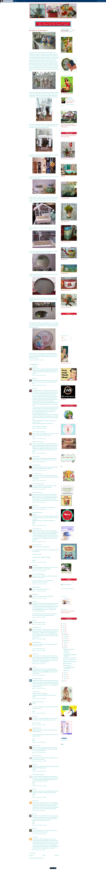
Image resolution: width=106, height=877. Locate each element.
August (65, 642)
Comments (65, 340)
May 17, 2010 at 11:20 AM (39, 584)
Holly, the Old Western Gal (37, 574)
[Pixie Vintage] (69, 481)
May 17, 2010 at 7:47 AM (38, 428)
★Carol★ (69, 97)
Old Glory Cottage (53, 6)
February (65, 676)
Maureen (34, 594)
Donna (33, 828)
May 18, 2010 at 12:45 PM (39, 797)
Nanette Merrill (35, 587)
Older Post (57, 855)
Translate (70, 31)
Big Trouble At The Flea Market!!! (70, 657)
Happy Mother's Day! (67, 665)
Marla (33, 378)
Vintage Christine (35, 528)
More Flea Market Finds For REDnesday (68, 650)
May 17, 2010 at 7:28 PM (38, 752)
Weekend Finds (66, 670)
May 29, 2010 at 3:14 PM (38, 849)
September (66, 640)
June (65, 646)
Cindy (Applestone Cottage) (37, 431)
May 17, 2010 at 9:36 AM (38, 525)
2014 (63, 625)
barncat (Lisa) (35, 745)
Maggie (33, 764)
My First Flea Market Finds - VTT (69, 659)
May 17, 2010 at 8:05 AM (38, 461)
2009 (63, 680)
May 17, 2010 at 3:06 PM (38, 675)
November (66, 636)
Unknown (34, 653)
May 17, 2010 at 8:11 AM (38, 470)
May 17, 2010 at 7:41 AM (38, 385)
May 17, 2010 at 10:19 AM (39, 562)
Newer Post (31, 855)
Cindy (33, 388)
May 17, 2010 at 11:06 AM (39, 570)
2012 (63, 629)
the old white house (36, 473)
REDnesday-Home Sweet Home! (69, 661)
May (65, 647)
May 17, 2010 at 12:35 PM (39, 598)
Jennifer (34, 837)
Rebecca (34, 716)
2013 (63, 627)
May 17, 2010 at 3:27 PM (38, 698)
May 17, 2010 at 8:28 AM (38, 480)
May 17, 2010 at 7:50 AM (38, 438)
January (65, 678)
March (65, 674)
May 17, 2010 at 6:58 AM (38, 375)
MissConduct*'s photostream (68, 602)
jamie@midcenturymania (37, 483)
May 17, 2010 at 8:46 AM (38, 502)
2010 (63, 633)
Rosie (33, 789)
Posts (64, 337)
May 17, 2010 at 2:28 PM (38, 639)
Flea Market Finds (66, 652)
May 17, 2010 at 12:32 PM (39, 591)
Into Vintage (34, 456)
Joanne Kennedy (35, 728)
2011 (63, 631)
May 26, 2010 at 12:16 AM (39, 833)
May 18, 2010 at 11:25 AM (39, 785)
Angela (33, 565)
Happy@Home (35, 465)
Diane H (34, 367)
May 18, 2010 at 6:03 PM (38, 810)
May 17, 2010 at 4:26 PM (38, 713)
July (64, 644)
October (65, 638)
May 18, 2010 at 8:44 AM (38, 771)
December (66, 634)
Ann (33, 667)
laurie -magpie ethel (36, 678)
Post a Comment (32, 853)
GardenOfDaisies (35, 627)
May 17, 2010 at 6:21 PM (38, 742)
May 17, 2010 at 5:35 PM (38, 724)
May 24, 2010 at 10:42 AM (39, 825)
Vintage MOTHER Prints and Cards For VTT (69, 668)
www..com (66, 598)
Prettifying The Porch (67, 663)
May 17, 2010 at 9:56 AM (38, 541)
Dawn (33, 813)
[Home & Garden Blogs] (64, 738)
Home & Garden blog (64, 739)
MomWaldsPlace (35, 642)
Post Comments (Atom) (39, 858)
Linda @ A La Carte (36, 492)
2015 (63, 623)
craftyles (34, 505)
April (65, 672)
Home (44, 855)
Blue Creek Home (35, 544)
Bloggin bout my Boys (36, 441)
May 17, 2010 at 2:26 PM (38, 624)
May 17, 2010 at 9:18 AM (38, 509)
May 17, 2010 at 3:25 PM (38, 688)
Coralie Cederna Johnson (37, 774)
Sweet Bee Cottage (36, 755)
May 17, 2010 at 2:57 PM (38, 663)
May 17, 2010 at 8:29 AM (38, 489)
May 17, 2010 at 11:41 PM (39, 761)
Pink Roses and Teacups (37, 701)
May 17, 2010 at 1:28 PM (38, 617)
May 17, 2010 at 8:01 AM (38, 453)
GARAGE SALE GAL (36, 512)
